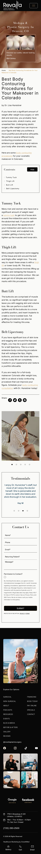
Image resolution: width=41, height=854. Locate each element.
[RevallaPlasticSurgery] (4, 748)
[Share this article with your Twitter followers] (15, 400)
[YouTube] (36, 748)
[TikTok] (25, 748)
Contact (31, 714)
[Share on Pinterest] (25, 400)
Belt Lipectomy (11, 188)
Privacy (22, 613)
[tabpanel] (20, 436)
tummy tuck (9, 215)
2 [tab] (16, 464)
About (6, 706)
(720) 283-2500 (11, 828)
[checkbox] (20, 575)
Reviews (6, 736)
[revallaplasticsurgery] (15, 748)
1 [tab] (12, 464)
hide (32, 169)
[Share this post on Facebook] (10, 400)
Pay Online (32, 706)
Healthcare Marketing (11, 842)
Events (6, 719)
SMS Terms (7, 597)
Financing (31, 697)
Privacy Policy (29, 595)
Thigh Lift (9, 181)
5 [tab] (29, 464)
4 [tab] (25, 464)
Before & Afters (10, 727)
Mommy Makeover (20, 456)
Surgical (7, 697)
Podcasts (7, 710)
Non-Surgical (9, 701)
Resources (8, 714)
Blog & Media (9, 723)
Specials (31, 710)
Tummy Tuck (10, 177)
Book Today (32, 701)
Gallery (6, 732)
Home (4, 70)
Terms (27, 613)
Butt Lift (8, 185)
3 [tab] (20, 464)
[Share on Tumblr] (20, 400)
